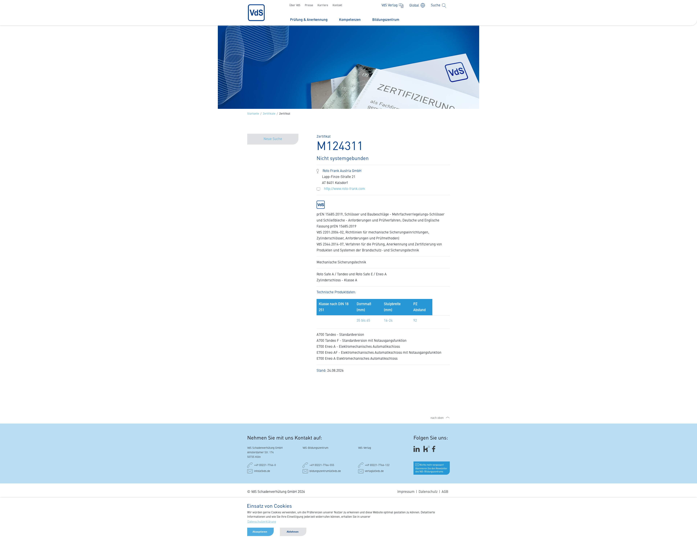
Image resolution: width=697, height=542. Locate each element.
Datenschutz (428, 492)
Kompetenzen (350, 20)
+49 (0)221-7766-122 (377, 465)
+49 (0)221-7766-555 (321, 465)
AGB (445, 492)
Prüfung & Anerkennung (308, 20)
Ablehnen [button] (293, 531)
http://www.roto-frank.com (344, 189)
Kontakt (337, 5)
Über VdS (294, 5)
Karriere (322, 5)
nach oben (437, 418)
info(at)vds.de (262, 471)
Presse (309, 5)
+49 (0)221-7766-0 (265, 465)
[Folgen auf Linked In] (417, 449)
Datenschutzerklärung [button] (261, 521)
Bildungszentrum (385, 20)
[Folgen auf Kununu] (426, 449)
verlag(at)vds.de (374, 471)
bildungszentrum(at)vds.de (325, 471)
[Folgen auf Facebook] (434, 449)
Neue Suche (273, 139)
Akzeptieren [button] (259, 531)
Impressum (406, 492)
